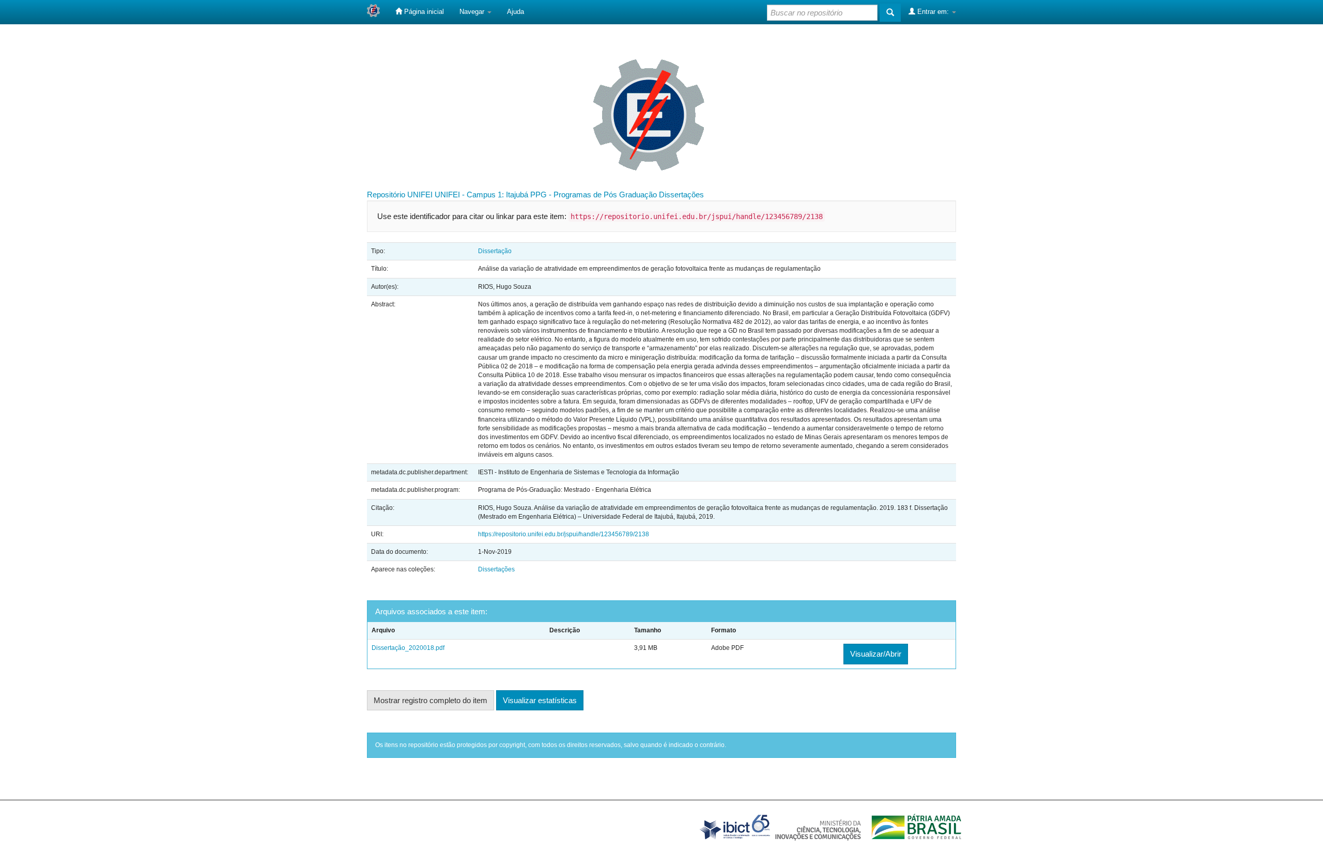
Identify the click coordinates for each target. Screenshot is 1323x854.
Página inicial (423, 11)
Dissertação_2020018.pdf (408, 647)
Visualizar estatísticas (540, 700)
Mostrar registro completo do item (430, 700)
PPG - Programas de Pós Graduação (593, 194)
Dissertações (681, 194)
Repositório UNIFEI (400, 194)
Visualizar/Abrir (875, 653)
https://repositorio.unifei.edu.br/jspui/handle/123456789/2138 (563, 534)
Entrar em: (933, 11)
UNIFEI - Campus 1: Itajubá (481, 194)
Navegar (472, 11)
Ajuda (515, 11)
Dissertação (495, 251)
